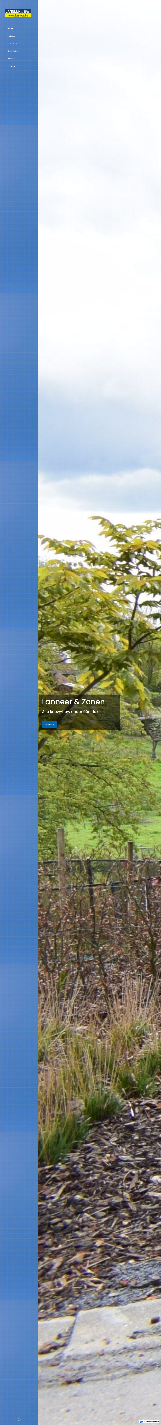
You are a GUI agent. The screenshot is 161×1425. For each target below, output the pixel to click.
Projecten (12, 36)
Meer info (50, 724)
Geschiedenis (13, 51)
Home (10, 28)
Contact (11, 66)
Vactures (11, 58)
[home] (19, 13)
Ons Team (12, 43)
